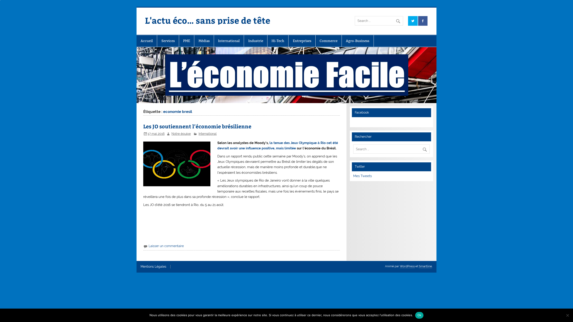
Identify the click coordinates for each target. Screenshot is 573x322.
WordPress (407, 266)
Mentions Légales (153, 266)
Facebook (362, 112)
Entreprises (302, 41)
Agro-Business (357, 41)
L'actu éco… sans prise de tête (207, 20)
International (229, 41)
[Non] (567, 315)
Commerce (329, 41)
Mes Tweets (362, 176)
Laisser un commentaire (166, 246)
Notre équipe (181, 134)
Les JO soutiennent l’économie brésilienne (197, 126)
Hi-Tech (278, 41)
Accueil (147, 41)
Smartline (425, 266)
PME (186, 41)
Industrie (255, 41)
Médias (204, 41)
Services (168, 41)
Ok (419, 315)
